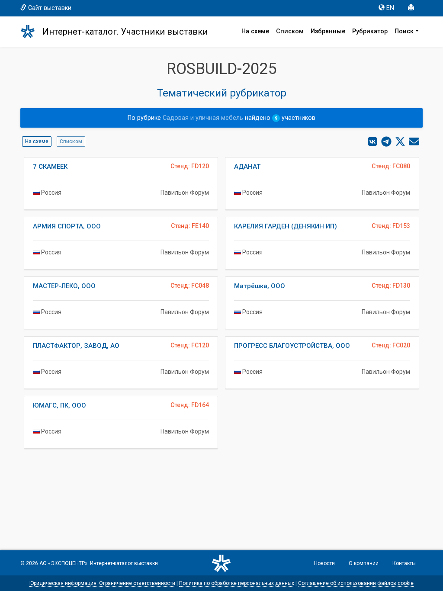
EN (390, 8)
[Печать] (412, 8)
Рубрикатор (370, 31)
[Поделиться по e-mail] (414, 141)
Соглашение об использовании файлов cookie (356, 583)
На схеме (255, 31)
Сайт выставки (49, 8)
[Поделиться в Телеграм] (386, 141)
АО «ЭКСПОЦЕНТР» (63, 563)
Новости (324, 563)
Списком (290, 31)
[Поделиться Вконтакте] (372, 141)
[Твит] (400, 141)
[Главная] (31, 31)
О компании (364, 563)
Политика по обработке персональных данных (236, 583)
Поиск (404, 31)
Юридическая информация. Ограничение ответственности (102, 583)
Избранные (328, 31)
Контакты (404, 563)
